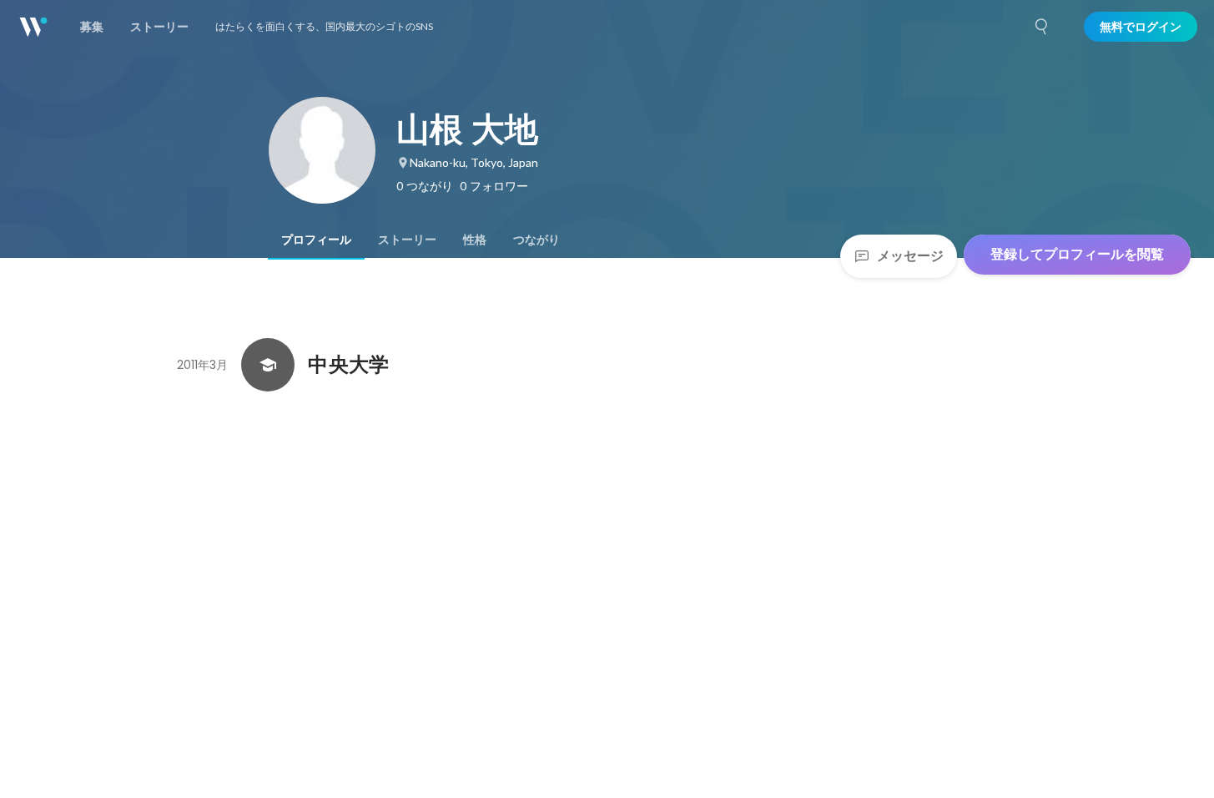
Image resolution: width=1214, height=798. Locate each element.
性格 (474, 239)
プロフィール (316, 239)
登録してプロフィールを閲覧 (1077, 254)
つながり (536, 239)
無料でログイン (1140, 26)
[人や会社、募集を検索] (1042, 26)
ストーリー (407, 239)
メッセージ (910, 255)
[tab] (316, 240)
